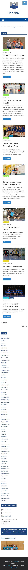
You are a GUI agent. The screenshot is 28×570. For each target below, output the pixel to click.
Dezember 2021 (5, 385)
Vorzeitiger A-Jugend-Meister (12, 228)
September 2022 (5, 372)
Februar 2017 (4, 488)
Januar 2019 (4, 441)
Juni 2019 (3, 431)
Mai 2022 (3, 377)
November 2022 (5, 370)
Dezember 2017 (5, 466)
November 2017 (5, 468)
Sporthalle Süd (6, 516)
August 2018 (4, 454)
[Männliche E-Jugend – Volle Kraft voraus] (14, 291)
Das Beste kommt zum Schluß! (12, 101)
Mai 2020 (3, 407)
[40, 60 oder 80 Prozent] (14, 254)
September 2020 (5, 402)
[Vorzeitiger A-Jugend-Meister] (14, 214)
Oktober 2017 (4, 471)
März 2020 (3, 412)
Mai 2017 (3, 481)
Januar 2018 (4, 463)
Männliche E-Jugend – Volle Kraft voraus (12, 305)
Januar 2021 (4, 394)
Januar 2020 (4, 417)
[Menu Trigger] (24, 3)
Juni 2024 (3, 343)
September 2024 (5, 338)
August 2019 (4, 426)
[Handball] (3, 19)
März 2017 (3, 486)
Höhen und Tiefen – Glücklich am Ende (11, 144)
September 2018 (5, 451)
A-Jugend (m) (5, 221)
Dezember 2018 (5, 444)
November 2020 (5, 399)
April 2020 (3, 409)
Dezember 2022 (5, 367)
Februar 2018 (4, 461)
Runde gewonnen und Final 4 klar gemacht (12, 183)
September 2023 (5, 360)
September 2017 (5, 473)
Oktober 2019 (4, 422)
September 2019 (5, 424)
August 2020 (4, 404)
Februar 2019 (4, 439)
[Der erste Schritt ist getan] (14, 43)
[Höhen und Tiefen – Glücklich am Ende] (14, 131)
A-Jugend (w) (5, 49)
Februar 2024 (4, 350)
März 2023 (3, 365)
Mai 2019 (3, 434)
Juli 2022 (3, 375)
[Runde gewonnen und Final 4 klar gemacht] (14, 170)
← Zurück (4, 322)
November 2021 (5, 387)
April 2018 (3, 456)
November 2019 (5, 419)
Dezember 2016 (5, 493)
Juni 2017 (3, 478)
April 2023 (3, 362)
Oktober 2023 (4, 358)
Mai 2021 (3, 392)
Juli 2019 (3, 429)
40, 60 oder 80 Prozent (12, 266)
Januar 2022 (4, 382)
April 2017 (3, 483)
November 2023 (5, 355)
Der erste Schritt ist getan (13, 55)
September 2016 (5, 498)
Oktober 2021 (4, 390)
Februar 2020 (4, 414)
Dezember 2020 (5, 397)
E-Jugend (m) (5, 298)
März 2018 (3, 458)
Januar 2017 (4, 490)
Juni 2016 (3, 500)
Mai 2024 (3, 345)
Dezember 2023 (5, 353)
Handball (14, 13)
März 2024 (3, 348)
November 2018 (5, 446)
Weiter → (24, 326)
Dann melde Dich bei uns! (8, 538)
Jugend (11, 298)
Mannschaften (7, 510)
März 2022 (3, 380)
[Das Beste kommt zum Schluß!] (14, 88)
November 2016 (5, 495)
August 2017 (4, 476)
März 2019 (3, 436)
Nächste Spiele (6, 513)
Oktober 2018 (4, 449)
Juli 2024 (3, 340)
